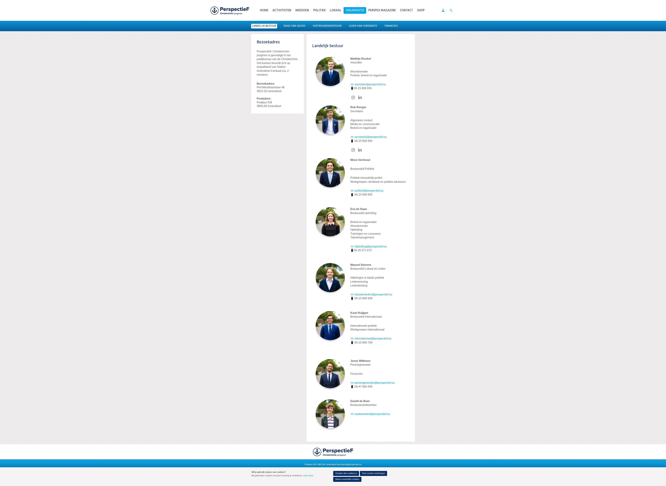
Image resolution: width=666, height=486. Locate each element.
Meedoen (302, 10)
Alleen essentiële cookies (347, 479)
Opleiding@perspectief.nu (371, 246)
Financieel (391, 26)
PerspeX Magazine (382, 10)
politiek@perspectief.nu (369, 190)
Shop (421, 10)
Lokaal (335, 10)
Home (264, 10)
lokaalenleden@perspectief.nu (373, 294)
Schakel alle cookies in (346, 473)
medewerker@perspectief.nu (372, 413)
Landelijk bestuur (264, 26)
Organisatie (355, 10)
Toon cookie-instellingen (373, 473)
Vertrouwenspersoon (327, 26)
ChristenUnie (229, 10)
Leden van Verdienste (363, 26)
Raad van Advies (294, 26)
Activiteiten (281, 10)
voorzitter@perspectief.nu (370, 84)
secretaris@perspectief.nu (371, 136)
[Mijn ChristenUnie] (443, 10)
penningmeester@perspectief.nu (375, 382)
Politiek (319, 10)
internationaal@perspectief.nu (373, 338)
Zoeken (451, 10)
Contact (406, 10)
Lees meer (308, 475)
